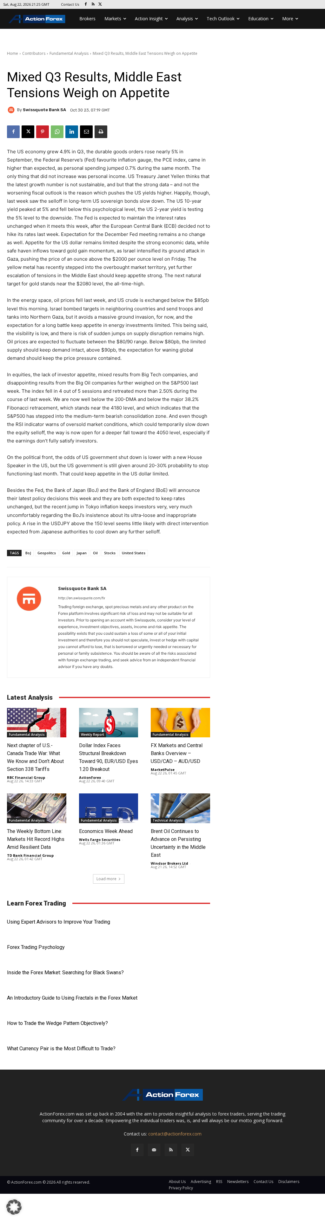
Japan (81, 552)
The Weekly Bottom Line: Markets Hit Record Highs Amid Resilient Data (35, 839)
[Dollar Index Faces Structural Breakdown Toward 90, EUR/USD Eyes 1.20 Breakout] (108, 722)
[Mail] (154, 1150)
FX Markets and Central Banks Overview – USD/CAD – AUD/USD (176, 753)
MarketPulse (163, 769)
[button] (14, 1207)
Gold (66, 552)
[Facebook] (86, 4)
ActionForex (90, 777)
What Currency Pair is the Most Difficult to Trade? (61, 1049)
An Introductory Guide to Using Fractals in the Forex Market (72, 998)
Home (12, 53)
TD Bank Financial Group (30, 855)
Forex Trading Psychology (36, 947)
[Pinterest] (42, 131)
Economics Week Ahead (106, 831)
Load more (106, 878)
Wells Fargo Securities (99, 839)
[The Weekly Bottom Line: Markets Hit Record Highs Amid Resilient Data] (36, 808)
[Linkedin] (71, 131)
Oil (95, 552)
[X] (100, 4)
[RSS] (93, 4)
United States (133, 552)
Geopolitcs (46, 552)
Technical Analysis (168, 820)
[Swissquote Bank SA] (12, 110)
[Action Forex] (37, 19)
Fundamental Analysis (69, 53)
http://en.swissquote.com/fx (81, 598)
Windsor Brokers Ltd (169, 863)
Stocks (110, 552)
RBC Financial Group (26, 777)
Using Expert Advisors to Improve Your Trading (58, 922)
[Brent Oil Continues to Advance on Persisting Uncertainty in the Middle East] (180, 808)
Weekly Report (92, 734)
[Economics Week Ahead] (108, 808)
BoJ (28, 552)
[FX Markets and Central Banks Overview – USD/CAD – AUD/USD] (180, 722)
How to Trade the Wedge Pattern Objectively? (57, 1023)
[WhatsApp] (57, 131)
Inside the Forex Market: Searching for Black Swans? (65, 973)
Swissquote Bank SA (44, 110)
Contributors (33, 53)
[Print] (101, 131)
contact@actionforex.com (175, 1134)
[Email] (86, 131)
